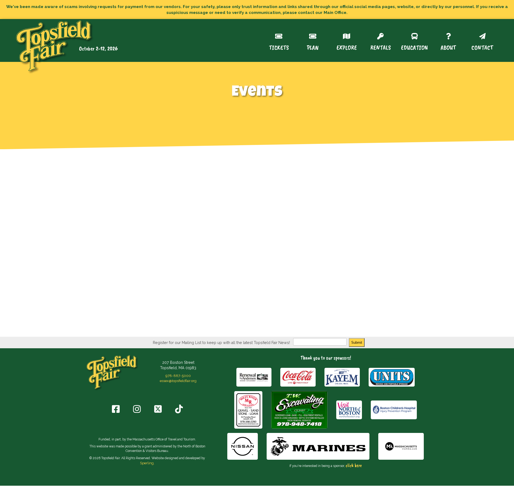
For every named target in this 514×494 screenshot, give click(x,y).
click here (354, 465)
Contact (482, 47)
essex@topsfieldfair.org (178, 381)
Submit (356, 342)
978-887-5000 (178, 375)
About (448, 47)
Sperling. (147, 463)
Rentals (380, 47)
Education (414, 47)
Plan (313, 47)
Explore (347, 47)
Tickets (279, 47)
